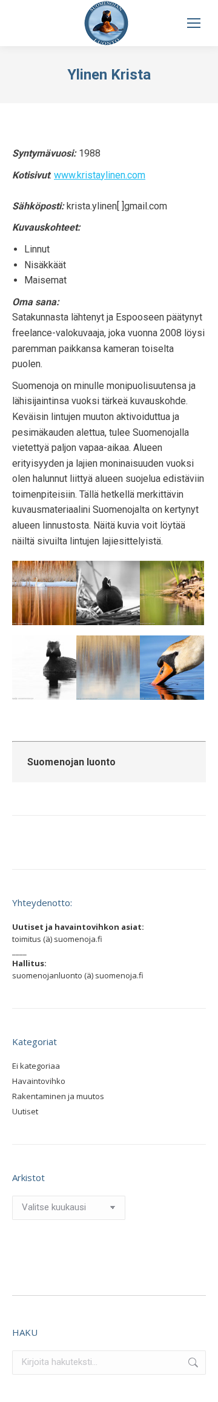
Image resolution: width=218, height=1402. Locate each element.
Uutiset (25, 1111)
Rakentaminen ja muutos (58, 1096)
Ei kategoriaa (36, 1065)
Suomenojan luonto (71, 762)
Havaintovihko (38, 1080)
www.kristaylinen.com (99, 175)
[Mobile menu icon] (194, 23)
